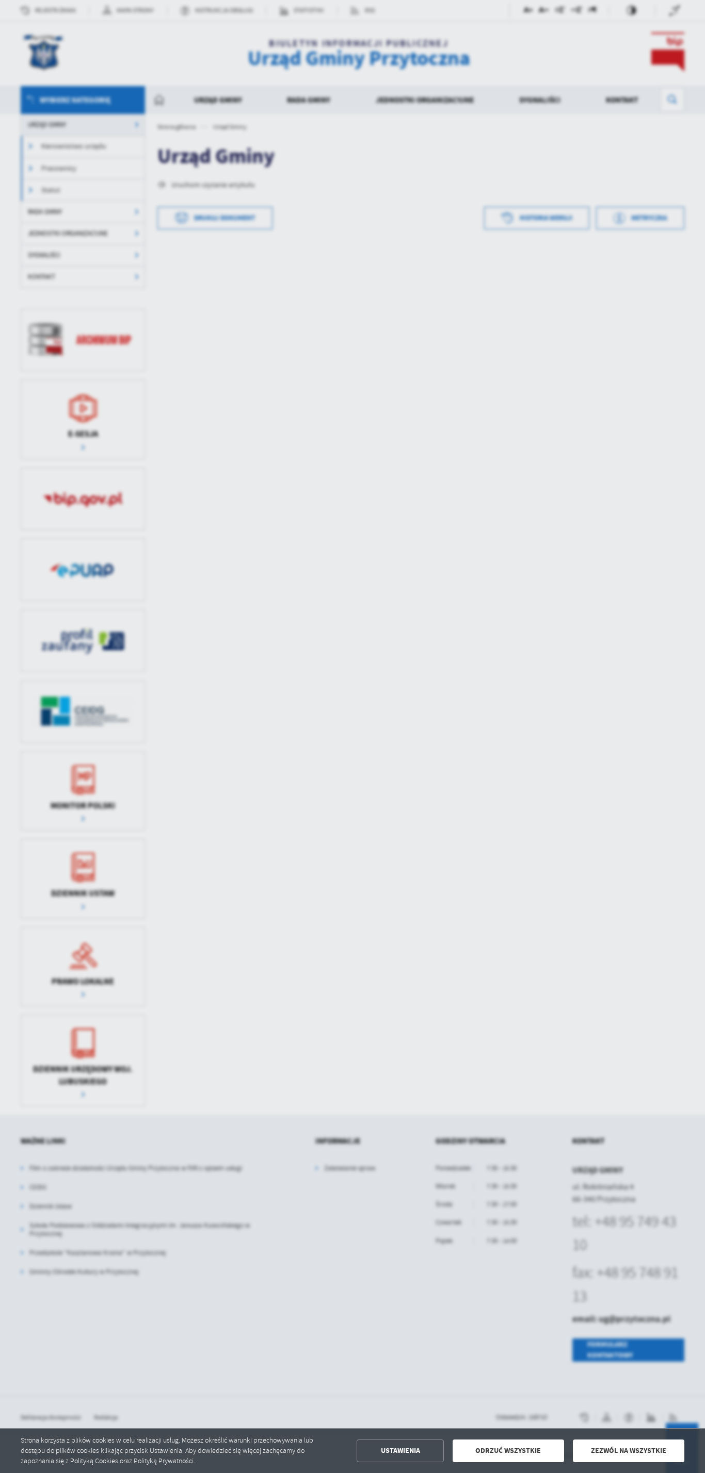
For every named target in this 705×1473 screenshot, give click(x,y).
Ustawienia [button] (400, 1450)
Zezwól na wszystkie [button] (628, 1450)
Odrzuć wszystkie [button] (508, 1450)
